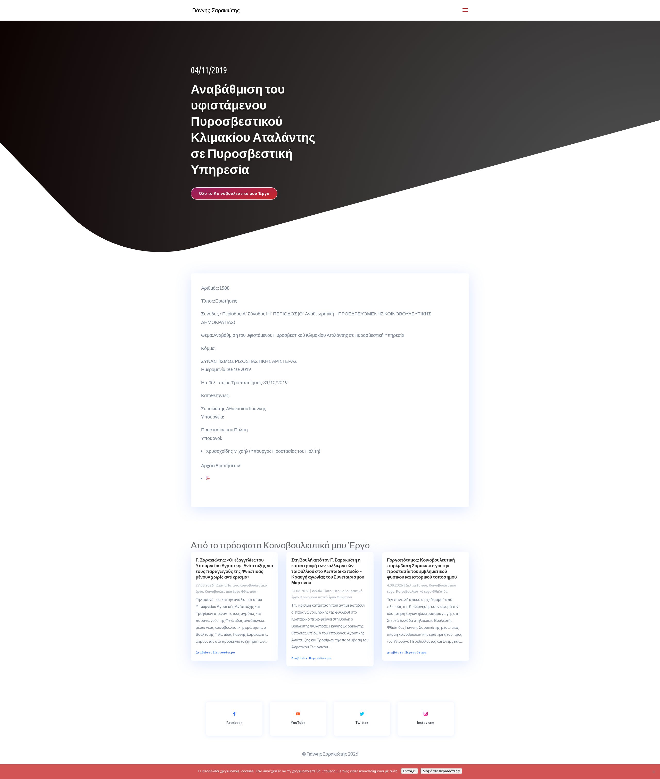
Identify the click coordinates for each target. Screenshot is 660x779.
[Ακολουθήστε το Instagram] (426, 714)
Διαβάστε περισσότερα (441, 771)
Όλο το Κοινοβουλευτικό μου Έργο (234, 193)
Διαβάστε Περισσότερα (215, 652)
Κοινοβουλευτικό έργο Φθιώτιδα (230, 591)
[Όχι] (653, 771)
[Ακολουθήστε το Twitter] (362, 714)
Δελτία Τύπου (227, 585)
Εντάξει (409, 771)
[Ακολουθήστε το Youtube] (298, 714)
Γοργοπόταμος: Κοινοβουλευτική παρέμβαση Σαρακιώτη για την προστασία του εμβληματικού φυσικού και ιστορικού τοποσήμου (422, 568)
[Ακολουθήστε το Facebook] (234, 714)
